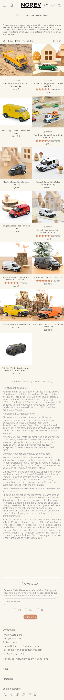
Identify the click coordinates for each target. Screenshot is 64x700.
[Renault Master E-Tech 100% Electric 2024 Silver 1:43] (16, 258)
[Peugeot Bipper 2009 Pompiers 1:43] (16, 207)
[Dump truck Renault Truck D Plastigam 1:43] (16, 60)
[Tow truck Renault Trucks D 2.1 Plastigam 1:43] (48, 111)
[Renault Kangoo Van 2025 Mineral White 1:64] (48, 207)
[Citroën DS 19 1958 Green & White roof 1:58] (48, 60)
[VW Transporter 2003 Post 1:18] (16, 305)
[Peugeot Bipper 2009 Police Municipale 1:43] (48, 163)
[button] (43, 89)
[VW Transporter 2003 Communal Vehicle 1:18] (48, 305)
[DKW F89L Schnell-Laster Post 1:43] (16, 111)
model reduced (26, 508)
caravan (42, 510)
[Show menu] (4, 5)
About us (8, 678)
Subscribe (30, 617)
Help (5, 668)
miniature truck (27, 505)
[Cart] (59, 5)
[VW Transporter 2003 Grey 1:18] (48, 258)
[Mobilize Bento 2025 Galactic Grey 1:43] (16, 163)
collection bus (27, 510)
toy (42, 505)
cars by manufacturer (18, 535)
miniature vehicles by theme (41, 532)
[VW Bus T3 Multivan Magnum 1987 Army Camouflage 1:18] (16, 349)
